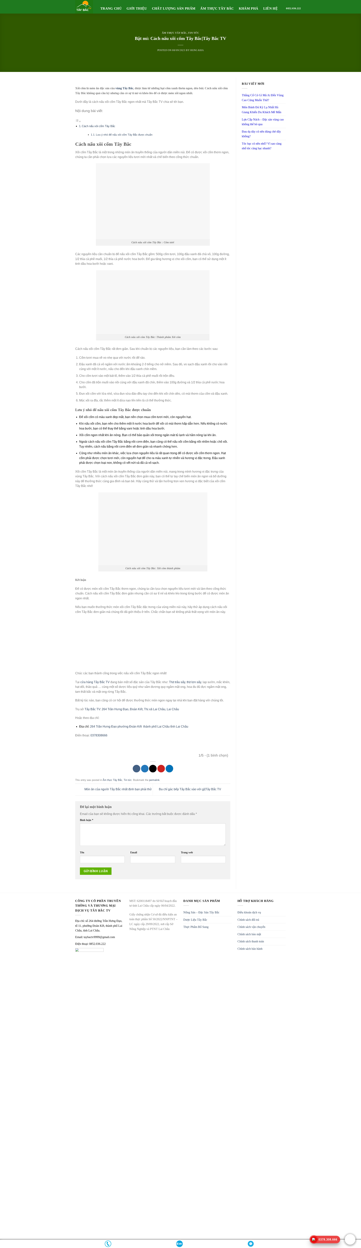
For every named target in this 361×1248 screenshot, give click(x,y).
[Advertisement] (152, 644)
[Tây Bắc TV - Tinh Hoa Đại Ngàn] (85, 7)
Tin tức (193, 33)
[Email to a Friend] (153, 768)
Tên (82, 852)
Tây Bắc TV (92, 709)
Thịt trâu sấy (177, 682)
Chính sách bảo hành (249, 948)
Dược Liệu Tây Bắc (195, 919)
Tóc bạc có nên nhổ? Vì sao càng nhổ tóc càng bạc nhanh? (261, 146)
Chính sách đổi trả (248, 919)
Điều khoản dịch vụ (249, 912)
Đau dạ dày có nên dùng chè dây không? (261, 134)
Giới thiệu (137, 8)
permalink (154, 780)
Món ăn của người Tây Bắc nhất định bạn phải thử (118, 789)
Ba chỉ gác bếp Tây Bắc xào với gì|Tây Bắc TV (190, 789)
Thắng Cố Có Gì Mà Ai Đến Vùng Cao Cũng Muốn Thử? (263, 98)
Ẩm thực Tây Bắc (174, 33)
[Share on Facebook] (136, 768)
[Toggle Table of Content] (78, 121)
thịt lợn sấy (194, 682)
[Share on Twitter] (145, 768)
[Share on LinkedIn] (169, 768)
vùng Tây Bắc (124, 88)
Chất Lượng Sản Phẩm (174, 8)
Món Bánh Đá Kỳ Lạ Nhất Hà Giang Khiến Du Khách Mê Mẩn (261, 110)
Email (133, 852)
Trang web (187, 852)
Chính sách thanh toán (250, 941)
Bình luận (86, 820)
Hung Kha (197, 50)
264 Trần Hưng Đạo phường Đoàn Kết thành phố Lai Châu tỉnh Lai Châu (139, 726)
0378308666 (98, 735)
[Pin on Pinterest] (161, 768)
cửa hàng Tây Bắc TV (95, 682)
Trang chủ (111, 8)
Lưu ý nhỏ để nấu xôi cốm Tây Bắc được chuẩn (124, 134)
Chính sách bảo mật (249, 934)
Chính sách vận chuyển (251, 926)
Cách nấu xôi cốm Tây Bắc (98, 126)
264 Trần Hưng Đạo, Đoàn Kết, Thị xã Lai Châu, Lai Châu (141, 709)
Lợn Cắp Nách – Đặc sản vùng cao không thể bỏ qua (263, 122)
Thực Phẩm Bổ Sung (196, 926)
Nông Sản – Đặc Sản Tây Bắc (201, 912)
